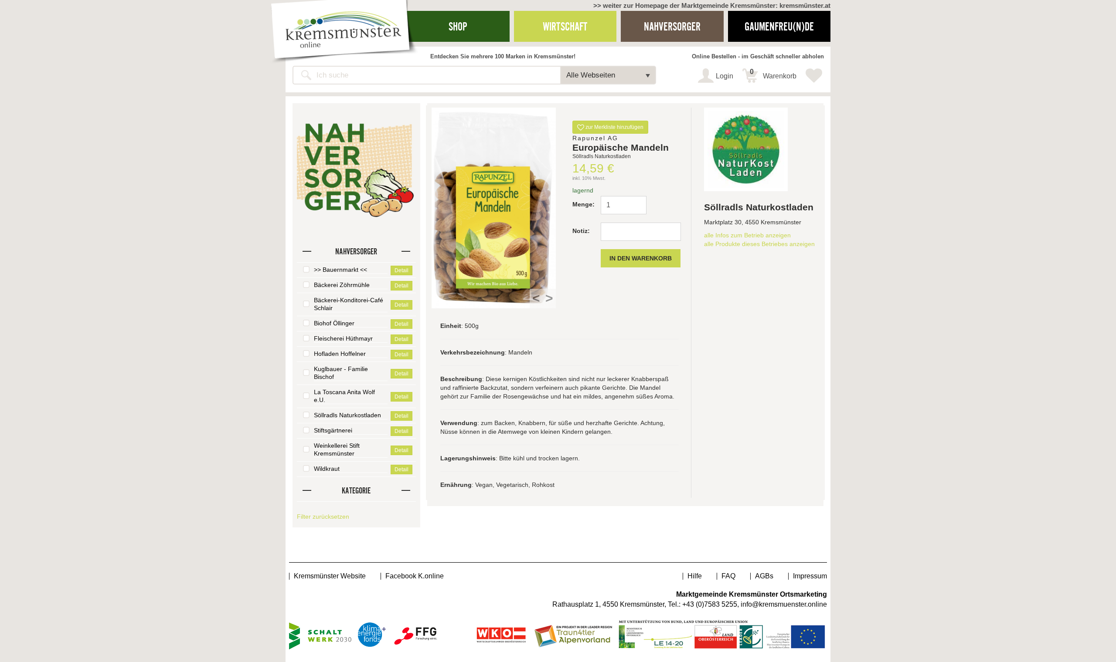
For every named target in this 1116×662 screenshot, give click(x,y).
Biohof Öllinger (334, 323)
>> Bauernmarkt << (340, 269)
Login (724, 76)
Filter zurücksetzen (323, 516)
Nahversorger (672, 26)
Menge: (582, 204)
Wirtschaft (565, 26)
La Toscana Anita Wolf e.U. (344, 395)
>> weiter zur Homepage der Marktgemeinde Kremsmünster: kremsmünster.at (711, 5)
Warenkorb (773, 74)
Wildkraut (327, 468)
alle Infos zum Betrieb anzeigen (747, 235)
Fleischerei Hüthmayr (343, 338)
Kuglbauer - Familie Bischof (341, 372)
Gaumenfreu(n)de (779, 26)
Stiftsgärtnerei (333, 430)
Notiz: (581, 230)
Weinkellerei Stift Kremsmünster (337, 449)
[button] (608, 75)
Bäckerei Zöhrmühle (342, 284)
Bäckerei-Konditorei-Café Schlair (348, 304)
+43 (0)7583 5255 (709, 604)
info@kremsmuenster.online (784, 604)
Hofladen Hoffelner (340, 353)
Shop (458, 26)
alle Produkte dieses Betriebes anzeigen (759, 243)
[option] (494, 208)
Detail (401, 270)
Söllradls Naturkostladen (347, 415)
